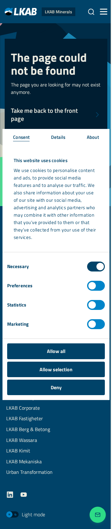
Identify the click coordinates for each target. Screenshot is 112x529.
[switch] (96, 286)
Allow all (56, 351)
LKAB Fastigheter (24, 419)
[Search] (91, 11)
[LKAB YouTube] (23, 494)
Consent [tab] (21, 137)
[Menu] (103, 11)
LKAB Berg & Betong (28, 430)
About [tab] (93, 137)
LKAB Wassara (21, 440)
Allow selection (56, 369)
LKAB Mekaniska (24, 462)
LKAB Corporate (23, 408)
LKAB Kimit (18, 451)
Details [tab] (58, 137)
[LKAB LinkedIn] (10, 494)
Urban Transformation (29, 472)
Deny (56, 387)
